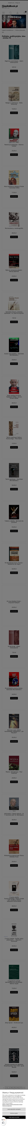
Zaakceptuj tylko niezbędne (14, 1109)
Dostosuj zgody (14, 1113)
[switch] (3, 1123)
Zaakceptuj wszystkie (14, 1117)
